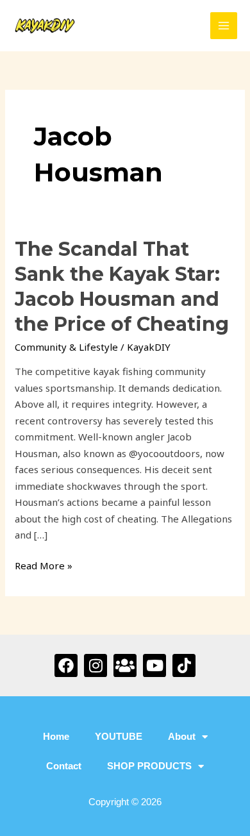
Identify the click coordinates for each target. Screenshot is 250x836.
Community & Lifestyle (66, 346)
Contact (63, 765)
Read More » (43, 565)
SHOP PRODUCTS (149, 765)
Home (56, 736)
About (182, 736)
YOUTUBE (118, 736)
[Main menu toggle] (224, 26)
